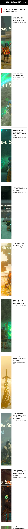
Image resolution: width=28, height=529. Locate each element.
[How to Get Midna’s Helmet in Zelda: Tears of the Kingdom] (6, 212)
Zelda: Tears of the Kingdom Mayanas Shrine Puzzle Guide (18, 18)
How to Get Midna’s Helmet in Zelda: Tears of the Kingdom (20, 188)
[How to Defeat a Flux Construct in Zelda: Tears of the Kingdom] (6, 269)
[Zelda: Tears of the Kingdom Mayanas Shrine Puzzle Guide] (6, 42)
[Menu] (2, 2)
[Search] (26, 2)
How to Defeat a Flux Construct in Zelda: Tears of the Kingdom (19, 245)
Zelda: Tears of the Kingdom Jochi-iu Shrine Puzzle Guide (18, 75)
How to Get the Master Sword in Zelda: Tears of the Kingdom (19, 358)
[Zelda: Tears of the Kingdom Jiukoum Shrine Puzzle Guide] (6, 325)
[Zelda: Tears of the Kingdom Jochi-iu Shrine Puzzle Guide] (6, 99)
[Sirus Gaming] (13, 2)
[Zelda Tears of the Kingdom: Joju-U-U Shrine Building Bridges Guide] (6, 155)
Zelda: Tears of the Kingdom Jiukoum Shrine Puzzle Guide (18, 302)
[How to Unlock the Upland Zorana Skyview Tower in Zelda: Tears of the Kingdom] (6, 439)
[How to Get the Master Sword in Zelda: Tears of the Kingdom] (6, 382)
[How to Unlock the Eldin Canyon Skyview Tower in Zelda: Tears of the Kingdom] (6, 495)
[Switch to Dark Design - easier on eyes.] (23, 2)
